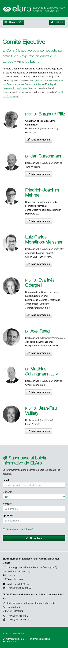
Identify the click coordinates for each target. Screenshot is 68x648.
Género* (7, 491)
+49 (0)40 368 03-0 (17, 615)
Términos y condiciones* (19, 529)
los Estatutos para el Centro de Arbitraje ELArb (27, 84)
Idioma (59, 22)
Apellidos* (8, 515)
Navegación (15, 22)
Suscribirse (36, 538)
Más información (40, 139)
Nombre (7, 503)
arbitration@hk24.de (18, 583)
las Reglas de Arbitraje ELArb (47, 80)
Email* (6, 480)
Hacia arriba (12, 641)
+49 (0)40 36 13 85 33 (19, 587)
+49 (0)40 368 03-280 (19, 619)
